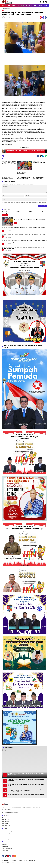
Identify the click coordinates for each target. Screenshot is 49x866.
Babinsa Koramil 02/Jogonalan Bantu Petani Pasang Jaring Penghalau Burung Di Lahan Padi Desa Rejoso (39, 163)
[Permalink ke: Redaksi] (3, 17)
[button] (40, 2)
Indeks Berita (5, 846)
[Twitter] (41, 156)
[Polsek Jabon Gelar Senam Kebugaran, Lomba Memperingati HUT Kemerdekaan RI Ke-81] (24, 165)
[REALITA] (7, 2)
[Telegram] (43, 156)
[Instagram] (13, 856)
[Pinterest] (8, 856)
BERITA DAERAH (5, 819)
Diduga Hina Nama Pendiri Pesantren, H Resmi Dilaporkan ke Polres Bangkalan (26, 794)
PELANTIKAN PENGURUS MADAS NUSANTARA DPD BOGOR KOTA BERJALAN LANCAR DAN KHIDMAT (26, 780)
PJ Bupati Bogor (7, 833)
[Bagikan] (46, 17)
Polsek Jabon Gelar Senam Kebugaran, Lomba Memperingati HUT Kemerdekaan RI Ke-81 (23, 172)
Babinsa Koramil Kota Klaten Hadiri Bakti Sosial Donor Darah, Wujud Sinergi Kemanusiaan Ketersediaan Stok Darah (39, 177)
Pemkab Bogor (7, 835)
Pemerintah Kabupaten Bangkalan (11, 831)
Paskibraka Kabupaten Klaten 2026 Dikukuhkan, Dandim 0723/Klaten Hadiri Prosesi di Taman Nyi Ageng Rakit (9, 163)
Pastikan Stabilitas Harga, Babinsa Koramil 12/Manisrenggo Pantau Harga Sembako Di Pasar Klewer (8, 177)
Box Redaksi (4, 844)
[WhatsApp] (46, 156)
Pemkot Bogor (7, 839)
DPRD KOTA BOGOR (8, 837)
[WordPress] (10, 856)
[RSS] (15, 856)
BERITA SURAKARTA (6, 825)
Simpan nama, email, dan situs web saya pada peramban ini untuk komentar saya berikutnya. (25, 202)
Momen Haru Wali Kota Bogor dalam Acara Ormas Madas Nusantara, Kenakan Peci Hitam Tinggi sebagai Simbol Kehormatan (26, 790)
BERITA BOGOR (5, 821)
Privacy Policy (5, 850)
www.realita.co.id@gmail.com (11, 812)
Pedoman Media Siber (7, 848)
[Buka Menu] (43, 2)
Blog (3, 10)
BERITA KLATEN (5, 214)
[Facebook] (38, 156)
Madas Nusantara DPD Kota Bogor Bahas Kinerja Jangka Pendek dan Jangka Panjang (26, 785)
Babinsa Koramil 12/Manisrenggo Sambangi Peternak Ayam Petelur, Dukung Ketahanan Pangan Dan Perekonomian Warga (23, 177)
